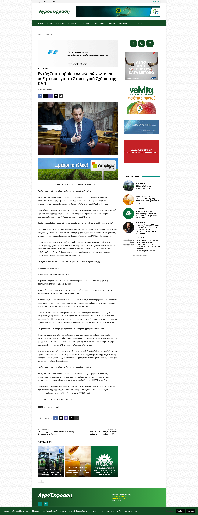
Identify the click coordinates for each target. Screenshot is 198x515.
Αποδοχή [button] (180, 511)
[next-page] (42, 481)
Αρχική (40, 34)
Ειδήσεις (47, 34)
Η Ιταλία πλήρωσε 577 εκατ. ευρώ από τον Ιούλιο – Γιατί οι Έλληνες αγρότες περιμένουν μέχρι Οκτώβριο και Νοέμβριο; (147, 229)
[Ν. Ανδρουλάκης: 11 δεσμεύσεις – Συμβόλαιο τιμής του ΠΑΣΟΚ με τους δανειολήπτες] (104, 461)
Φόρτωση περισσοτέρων (140, 256)
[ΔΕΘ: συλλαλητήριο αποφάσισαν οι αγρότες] (51, 461)
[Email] (56, 96)
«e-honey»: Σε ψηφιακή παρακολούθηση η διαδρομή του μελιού (77, 472)
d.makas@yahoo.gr (119, 496)
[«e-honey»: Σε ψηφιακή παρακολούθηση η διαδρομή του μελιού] (78, 461)
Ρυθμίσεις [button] (170, 511)
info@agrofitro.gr (118, 498)
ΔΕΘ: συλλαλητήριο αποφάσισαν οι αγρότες (51, 473)
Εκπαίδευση (140, 237)
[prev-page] (39, 481)
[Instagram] (156, 1)
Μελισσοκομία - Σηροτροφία (77, 467)
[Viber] (50, 96)
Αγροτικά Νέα (55, 34)
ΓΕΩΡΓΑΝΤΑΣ (48, 407)
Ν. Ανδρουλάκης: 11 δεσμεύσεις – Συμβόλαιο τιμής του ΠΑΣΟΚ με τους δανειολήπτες (104, 471)
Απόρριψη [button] (190, 511)
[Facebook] (153, 1)
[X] (158, 1)
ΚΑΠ (56, 407)
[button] (157, 23)
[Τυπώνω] (61, 96)
